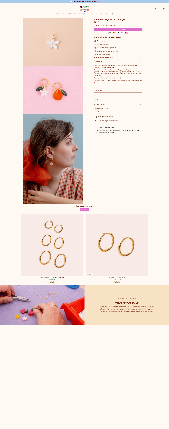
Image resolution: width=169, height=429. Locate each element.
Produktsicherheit (99, 104)
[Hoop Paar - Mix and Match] (117, 245)
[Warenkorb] (164, 9)
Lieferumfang (98, 90)
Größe (96, 100)
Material (96, 95)
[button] (57, 14)
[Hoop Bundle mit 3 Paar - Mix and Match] (52, 245)
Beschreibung (98, 62)
